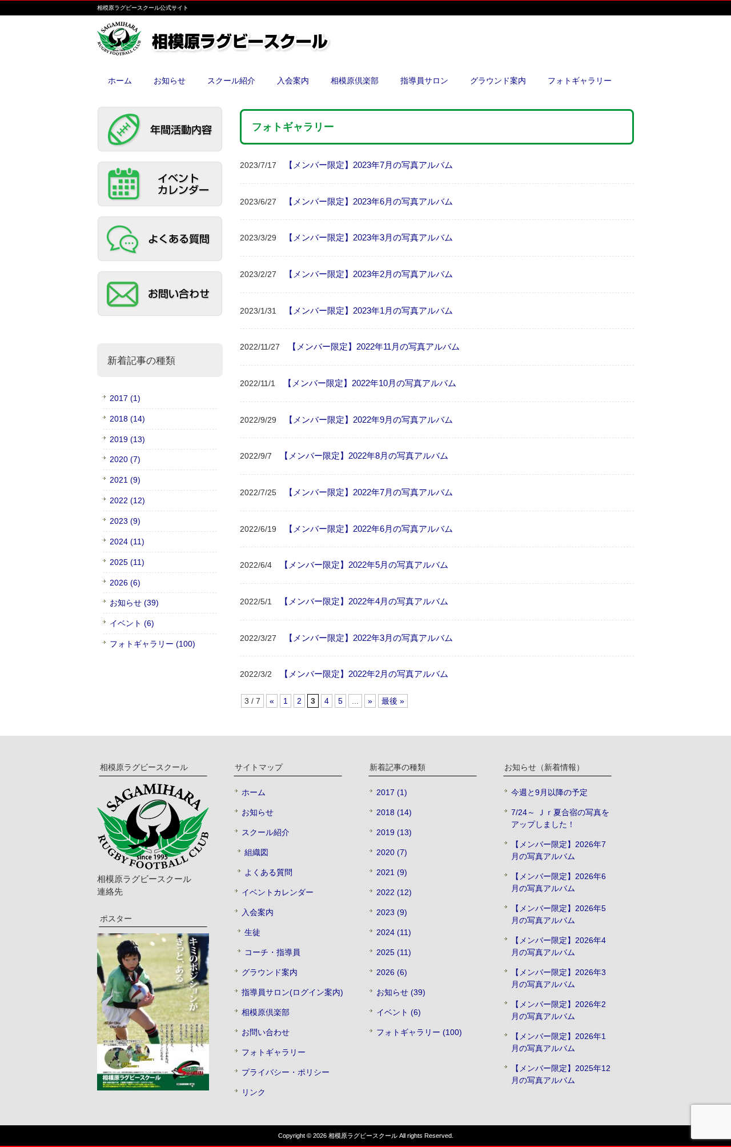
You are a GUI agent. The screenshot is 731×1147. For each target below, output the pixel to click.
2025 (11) (127, 562)
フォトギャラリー (274, 1052)
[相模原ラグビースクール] (240, 51)
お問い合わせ (266, 1032)
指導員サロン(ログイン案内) (292, 992)
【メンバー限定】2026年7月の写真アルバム (558, 850)
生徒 (252, 932)
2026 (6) (125, 582)
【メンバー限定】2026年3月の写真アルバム (558, 978)
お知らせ (258, 812)
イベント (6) (132, 623)
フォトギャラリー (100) (152, 643)
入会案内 (258, 912)
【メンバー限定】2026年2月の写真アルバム (558, 1010)
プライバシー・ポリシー (286, 1072)
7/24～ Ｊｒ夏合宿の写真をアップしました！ (560, 818)
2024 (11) (127, 541)
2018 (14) (127, 418)
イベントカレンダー (278, 892)
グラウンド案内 (270, 972)
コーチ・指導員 (272, 952)
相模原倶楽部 (266, 1012)
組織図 (256, 852)
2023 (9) (125, 521)
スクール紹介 (266, 832)
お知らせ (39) (134, 602)
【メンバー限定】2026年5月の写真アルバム (558, 914)
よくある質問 (268, 872)
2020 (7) (125, 459)
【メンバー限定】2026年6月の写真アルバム (558, 882)
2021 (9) (125, 479)
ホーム (254, 792)
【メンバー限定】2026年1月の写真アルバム (558, 1042)
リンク (254, 1092)
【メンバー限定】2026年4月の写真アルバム (558, 946)
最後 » (392, 700)
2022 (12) (127, 500)
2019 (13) (127, 439)
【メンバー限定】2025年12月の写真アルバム (560, 1074)
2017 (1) (125, 398)
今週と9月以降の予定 (549, 792)
